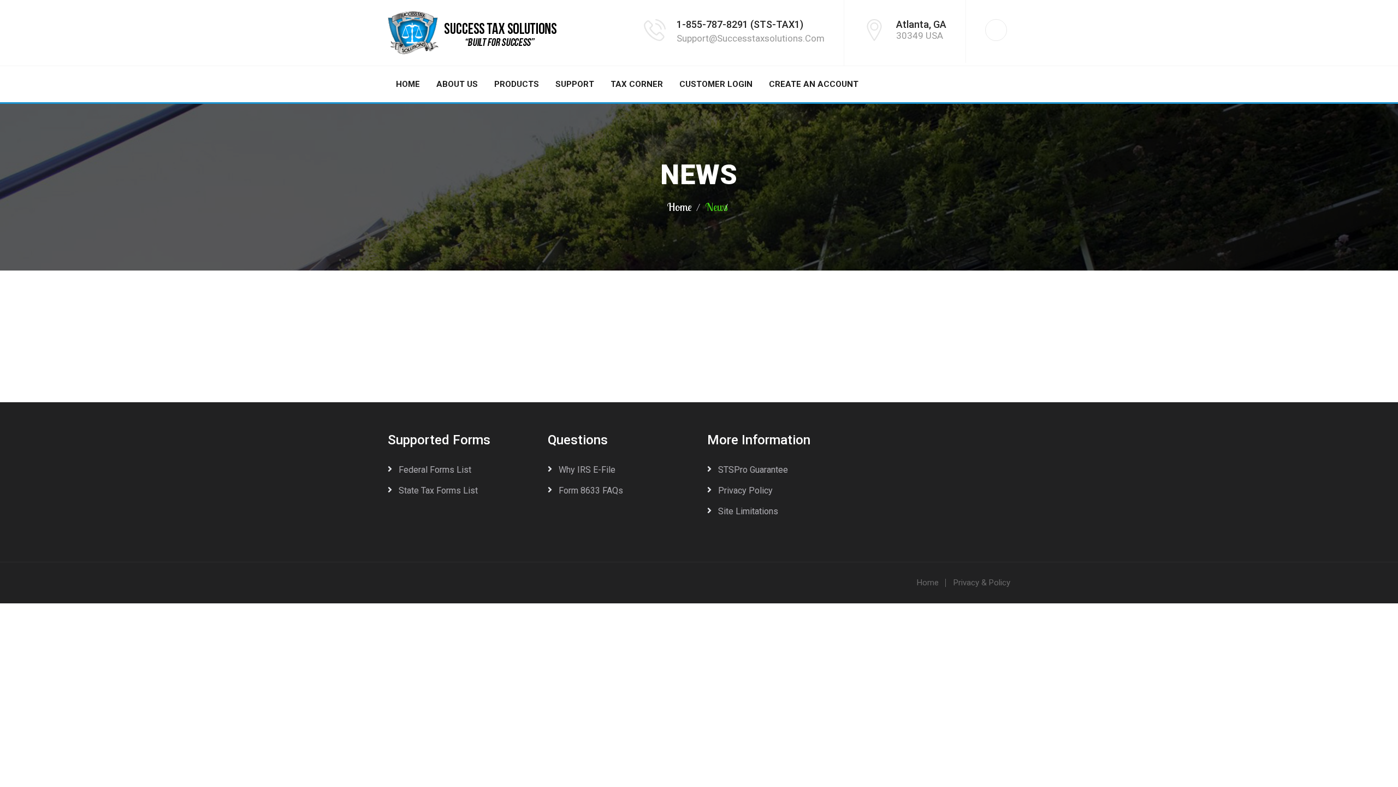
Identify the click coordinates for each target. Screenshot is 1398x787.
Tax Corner (637, 84)
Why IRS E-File (587, 470)
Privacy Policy (745, 490)
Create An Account (813, 84)
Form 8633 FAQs (591, 490)
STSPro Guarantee (753, 470)
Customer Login (716, 84)
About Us (457, 84)
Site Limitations (748, 511)
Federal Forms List (435, 470)
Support (574, 84)
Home (408, 84)
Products (516, 84)
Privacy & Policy (981, 583)
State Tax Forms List (438, 490)
